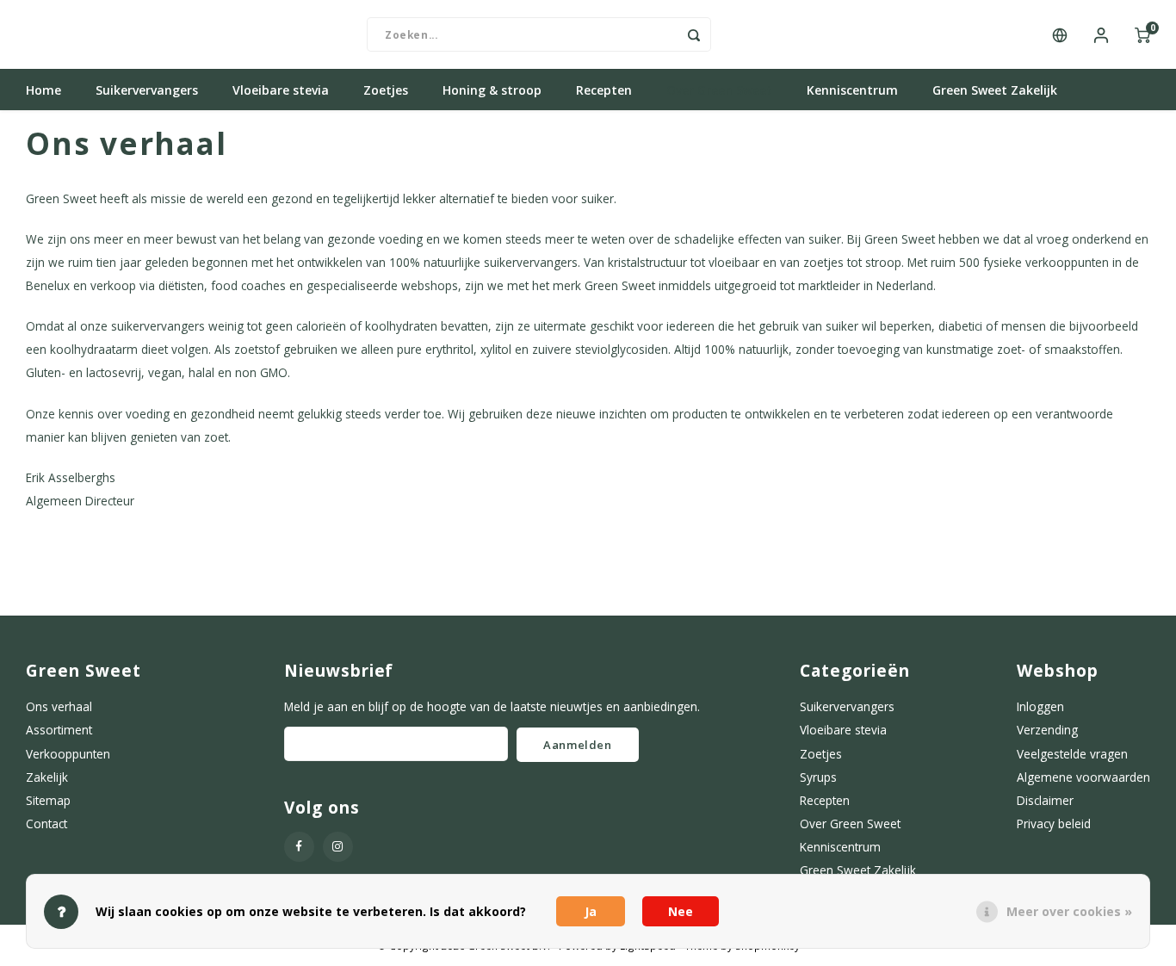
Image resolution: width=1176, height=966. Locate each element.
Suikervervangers (147, 90)
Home (43, 90)
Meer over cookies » (1069, 911)
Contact (46, 823)
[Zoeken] (694, 34)
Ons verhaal (59, 706)
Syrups (818, 777)
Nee (680, 911)
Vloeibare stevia (280, 90)
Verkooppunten (68, 754)
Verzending (1047, 729)
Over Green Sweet (719, 90)
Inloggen (1040, 706)
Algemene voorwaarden (1083, 777)
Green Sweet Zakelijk (994, 90)
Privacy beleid (1054, 823)
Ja (591, 911)
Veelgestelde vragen (1072, 754)
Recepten (604, 90)
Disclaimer (1045, 800)
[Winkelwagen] (1142, 34)
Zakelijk (47, 777)
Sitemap (48, 800)
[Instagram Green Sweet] (338, 847)
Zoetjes (385, 90)
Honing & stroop (492, 90)
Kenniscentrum (852, 90)
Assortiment (59, 729)
